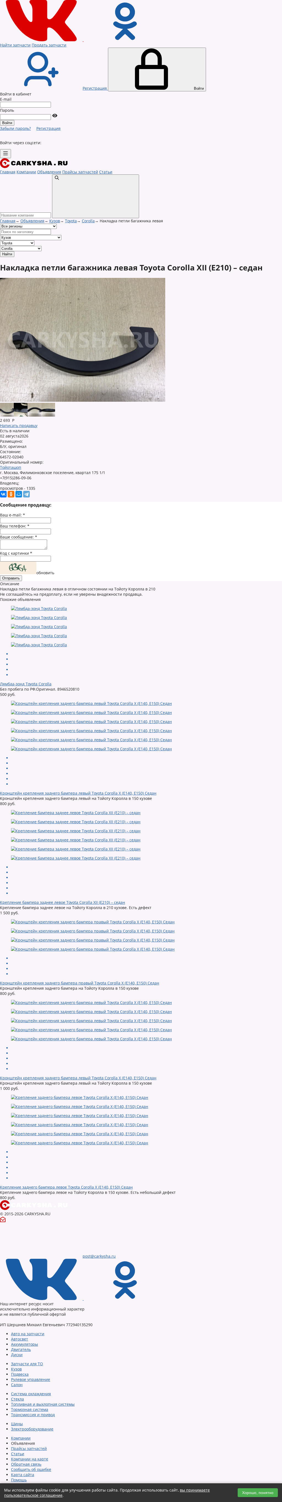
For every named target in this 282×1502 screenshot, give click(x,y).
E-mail (6, 99)
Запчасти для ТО (27, 1363)
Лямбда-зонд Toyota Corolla (25, 683)
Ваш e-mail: (12, 515)
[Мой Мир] (18, 494)
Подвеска (20, 1374)
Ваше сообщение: (18, 537)
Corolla (88, 220)
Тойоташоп (10, 467)
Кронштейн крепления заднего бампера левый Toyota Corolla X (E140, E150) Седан (78, 793)
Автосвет (19, 1339)
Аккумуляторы (24, 1344)
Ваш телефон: (14, 526)
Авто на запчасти (27, 1333)
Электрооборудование (32, 1429)
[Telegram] (26, 494)
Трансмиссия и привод (33, 1414)
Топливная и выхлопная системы (43, 1404)
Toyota (71, 220)
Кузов (54, 220)
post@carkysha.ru (99, 1256)
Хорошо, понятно (257, 1492)
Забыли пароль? (15, 128)
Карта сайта (22, 1474)
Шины (17, 1423)
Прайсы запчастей (80, 171)
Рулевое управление (30, 1379)
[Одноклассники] (11, 494)
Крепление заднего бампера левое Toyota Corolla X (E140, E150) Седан (66, 1187)
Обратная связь (26, 1464)
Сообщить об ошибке (31, 1469)
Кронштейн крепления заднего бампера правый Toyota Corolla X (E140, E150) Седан (79, 983)
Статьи (105, 171)
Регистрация (48, 128)
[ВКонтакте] (3, 494)
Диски (17, 1354)
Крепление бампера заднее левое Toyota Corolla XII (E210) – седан (62, 902)
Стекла (17, 1399)
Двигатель (21, 1349)
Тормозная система (29, 1409)
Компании (26, 171)
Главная (7, 171)
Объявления (49, 171)
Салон (17, 1384)
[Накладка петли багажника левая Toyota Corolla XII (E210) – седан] (7, 415)
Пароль (7, 110)
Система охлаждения (31, 1393)
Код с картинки (16, 553)
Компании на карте (29, 1459)
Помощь (19, 1479)
